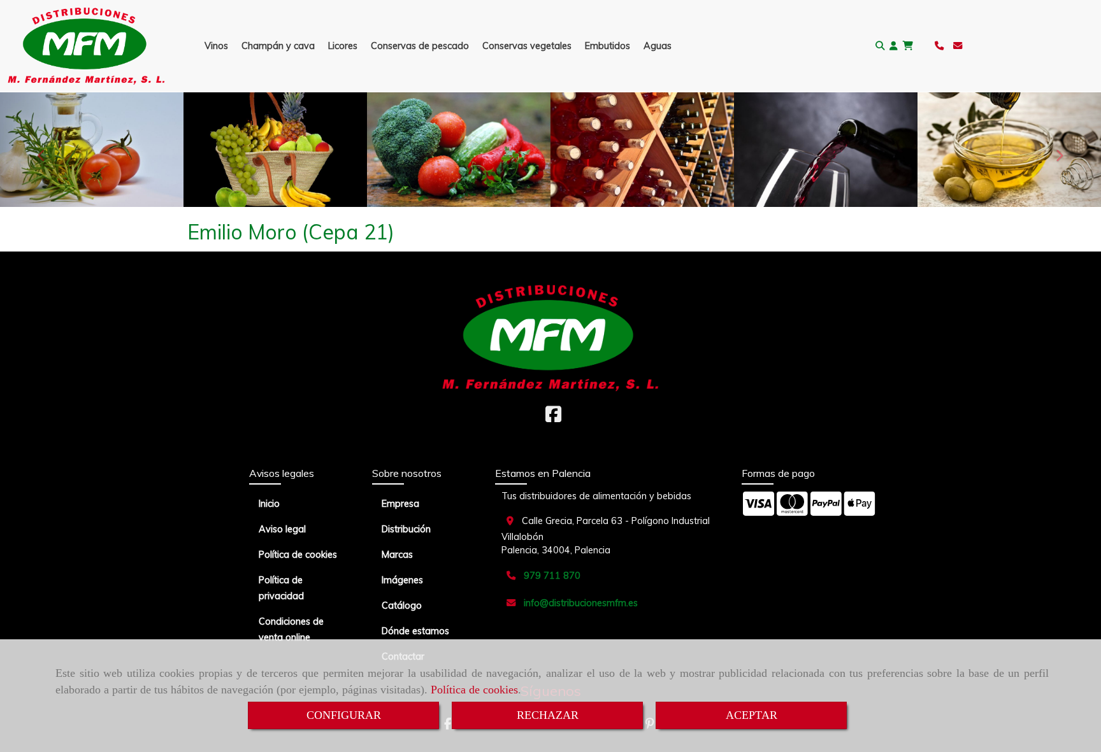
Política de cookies (474, 689)
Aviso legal (282, 529)
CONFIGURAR (343, 715)
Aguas (658, 46)
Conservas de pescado (420, 46)
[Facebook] (553, 417)
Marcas (397, 554)
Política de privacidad (281, 588)
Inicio (269, 503)
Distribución (406, 529)
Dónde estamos (415, 631)
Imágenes (402, 580)
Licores (342, 46)
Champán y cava (278, 46)
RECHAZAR (548, 715)
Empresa (400, 503)
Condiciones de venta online (291, 629)
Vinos (216, 46)
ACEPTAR (751, 715)
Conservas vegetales (527, 46)
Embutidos (607, 46)
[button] (893, 46)
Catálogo (402, 605)
